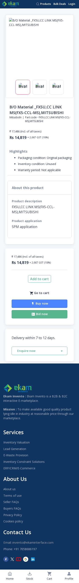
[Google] (25, 559)
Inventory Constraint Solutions (24, 462)
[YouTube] (18, 559)
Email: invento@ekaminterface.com (28, 542)
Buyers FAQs (12, 508)
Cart (49, 578)
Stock (29, 578)
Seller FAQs (11, 502)
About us (9, 489)
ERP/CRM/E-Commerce (19, 468)
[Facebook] (5, 559)
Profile (69, 578)
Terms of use (12, 496)
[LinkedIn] (32, 559)
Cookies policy (13, 521)
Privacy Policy (12, 515)
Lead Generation (14, 449)
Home (10, 578)
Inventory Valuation (16, 442)
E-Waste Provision (15, 455)
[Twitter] (12, 559)
